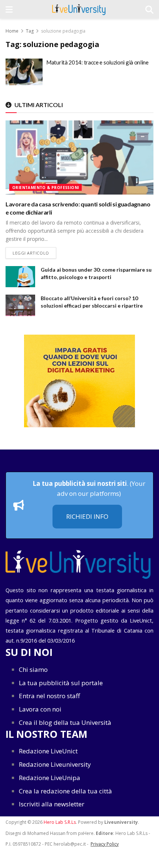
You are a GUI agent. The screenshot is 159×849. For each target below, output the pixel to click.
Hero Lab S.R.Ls (60, 822)
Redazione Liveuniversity (55, 764)
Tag (30, 31)
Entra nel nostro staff (49, 696)
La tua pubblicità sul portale (61, 683)
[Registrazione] (79, 381)
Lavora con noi (40, 709)
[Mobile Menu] (9, 9)
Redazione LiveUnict (48, 751)
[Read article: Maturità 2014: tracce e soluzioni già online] (24, 72)
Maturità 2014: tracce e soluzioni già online (97, 62)
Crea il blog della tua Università (65, 722)
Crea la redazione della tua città (65, 791)
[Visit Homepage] (78, 9)
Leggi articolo (34, 253)
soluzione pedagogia (63, 31)
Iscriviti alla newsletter (51, 804)
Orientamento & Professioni (45, 187)
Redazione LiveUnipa (49, 777)
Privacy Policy (105, 844)
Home (12, 31)
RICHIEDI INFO (87, 516)
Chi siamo (33, 669)
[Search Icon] (149, 9)
